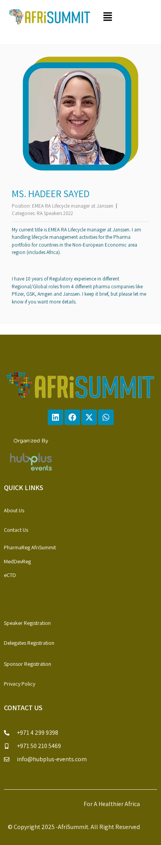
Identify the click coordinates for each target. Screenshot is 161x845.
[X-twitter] (89, 417)
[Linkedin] (55, 417)
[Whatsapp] (106, 417)
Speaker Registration (27, 622)
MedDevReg (17, 561)
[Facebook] (72, 417)
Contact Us (16, 529)
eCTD (10, 575)
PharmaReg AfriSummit (30, 547)
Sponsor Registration (27, 663)
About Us (14, 510)
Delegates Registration (29, 642)
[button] (126, 17)
